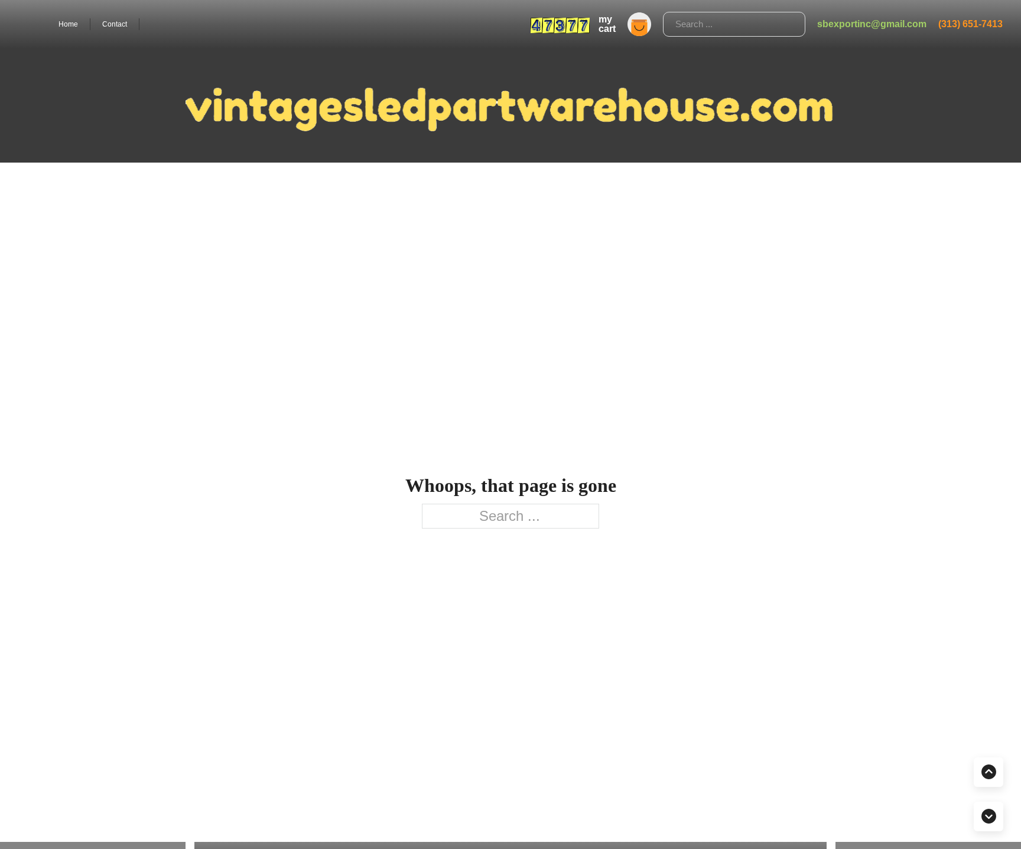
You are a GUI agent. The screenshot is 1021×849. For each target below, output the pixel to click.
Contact (114, 24)
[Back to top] (988, 772)
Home (68, 24)
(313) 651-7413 (970, 24)
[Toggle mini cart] (639, 24)
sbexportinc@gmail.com (871, 24)
